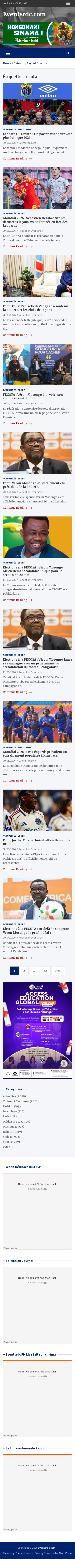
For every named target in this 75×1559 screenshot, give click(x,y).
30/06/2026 (9, 143)
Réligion (8, 1132)
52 (45, 970)
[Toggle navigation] (8, 53)
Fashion (8, 1106)
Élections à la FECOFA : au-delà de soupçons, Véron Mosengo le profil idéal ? (36, 930)
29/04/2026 (9, 937)
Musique (8, 1126)
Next (58, 970)
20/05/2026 (9, 403)
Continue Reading (15, 158)
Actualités (9, 129)
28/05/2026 (9, 315)
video (6, 1147)
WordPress (65, 1553)
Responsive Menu (68, 3)
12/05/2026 (9, 580)
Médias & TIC (12, 1121)
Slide (21, 129)
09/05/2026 (9, 760)
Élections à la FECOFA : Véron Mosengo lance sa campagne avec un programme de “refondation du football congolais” (37, 663)
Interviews (10, 1111)
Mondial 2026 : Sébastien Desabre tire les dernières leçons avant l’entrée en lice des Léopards (35, 221)
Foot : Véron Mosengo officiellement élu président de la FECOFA (34, 485)
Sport (29, 129)
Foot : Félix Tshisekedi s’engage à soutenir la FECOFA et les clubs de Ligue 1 (36, 308)
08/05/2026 (9, 849)
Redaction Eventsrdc (31, 230)
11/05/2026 (9, 672)
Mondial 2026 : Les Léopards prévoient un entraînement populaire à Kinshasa (35, 754)
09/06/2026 (9, 230)
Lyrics (7, 1116)
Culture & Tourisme (16, 1101)
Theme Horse (23, 1553)
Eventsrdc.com (24, 14)
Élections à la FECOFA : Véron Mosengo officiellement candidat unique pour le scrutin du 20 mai (33, 571)
